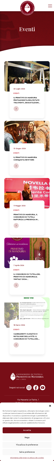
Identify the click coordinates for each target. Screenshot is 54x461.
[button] (50, 405)
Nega (27, 438)
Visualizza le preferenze (27, 445)
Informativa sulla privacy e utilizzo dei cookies (27, 457)
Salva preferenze (27, 452)
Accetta (27, 430)
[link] (27, 76)
